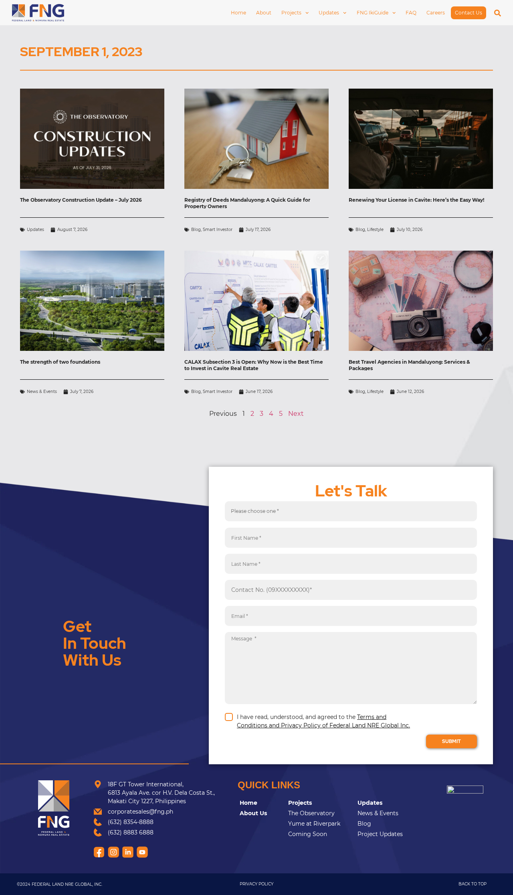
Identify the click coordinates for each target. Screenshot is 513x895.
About (263, 13)
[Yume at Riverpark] (320, 824)
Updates (329, 13)
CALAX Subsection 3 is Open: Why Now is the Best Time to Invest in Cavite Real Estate (253, 365)
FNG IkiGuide (372, 13)
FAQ (411, 13)
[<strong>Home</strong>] (262, 803)
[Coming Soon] (320, 834)
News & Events (42, 391)
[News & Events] (384, 813)
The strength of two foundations (60, 362)
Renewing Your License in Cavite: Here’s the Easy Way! (416, 200)
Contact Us (468, 13)
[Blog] (384, 824)
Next (296, 413)
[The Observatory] (320, 813)
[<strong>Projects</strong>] (320, 803)
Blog (196, 229)
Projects (291, 13)
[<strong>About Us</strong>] (262, 813)
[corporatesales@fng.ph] (155, 812)
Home (238, 13)
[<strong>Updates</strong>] (384, 803)
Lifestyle (375, 229)
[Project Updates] (384, 834)
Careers (435, 13)
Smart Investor (217, 229)
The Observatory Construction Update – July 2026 (81, 200)
